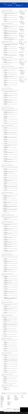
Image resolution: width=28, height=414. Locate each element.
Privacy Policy (15, 397)
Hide (1, 411)
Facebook (2, 404)
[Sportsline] (8, 409)
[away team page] (9, 5)
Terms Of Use (15, 396)
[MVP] (18, 409)
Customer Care (22, 397)
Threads (1, 406)
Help (21, 396)
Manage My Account (9, 402)
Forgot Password (9, 404)
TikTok (1, 403)
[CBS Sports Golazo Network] (18, 408)
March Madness (2, 399)
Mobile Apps (2, 400)
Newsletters (8, 403)
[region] (24, 409)
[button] (1, 3)
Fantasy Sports (2, 397)
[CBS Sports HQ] (13, 408)
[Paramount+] (11, 409)
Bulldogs (3, 23)
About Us (8, 396)
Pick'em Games (2, 396)
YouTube (1, 402)
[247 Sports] (4, 409)
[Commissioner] (15, 409)
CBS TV (8, 399)
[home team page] (19, 5)
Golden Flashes (3, 41)
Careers (8, 397)
